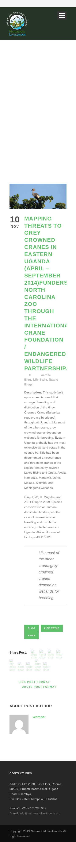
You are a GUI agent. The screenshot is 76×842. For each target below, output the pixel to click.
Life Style (40, 379)
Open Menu (61, 15)
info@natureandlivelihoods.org (40, 813)
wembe (46, 375)
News (31, 635)
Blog (27, 379)
